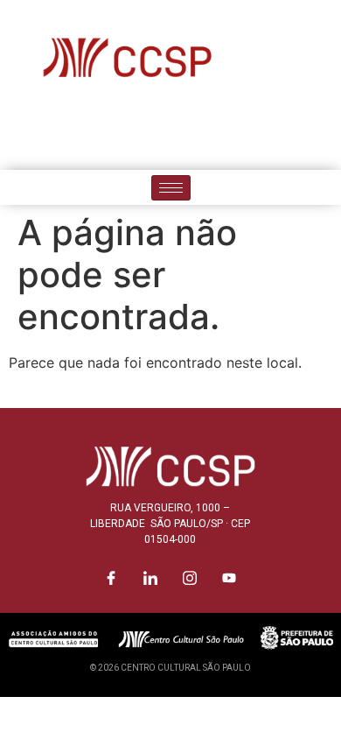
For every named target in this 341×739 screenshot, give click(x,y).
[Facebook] (112, 131)
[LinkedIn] (151, 131)
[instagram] (190, 131)
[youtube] (230, 131)
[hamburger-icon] (171, 188)
